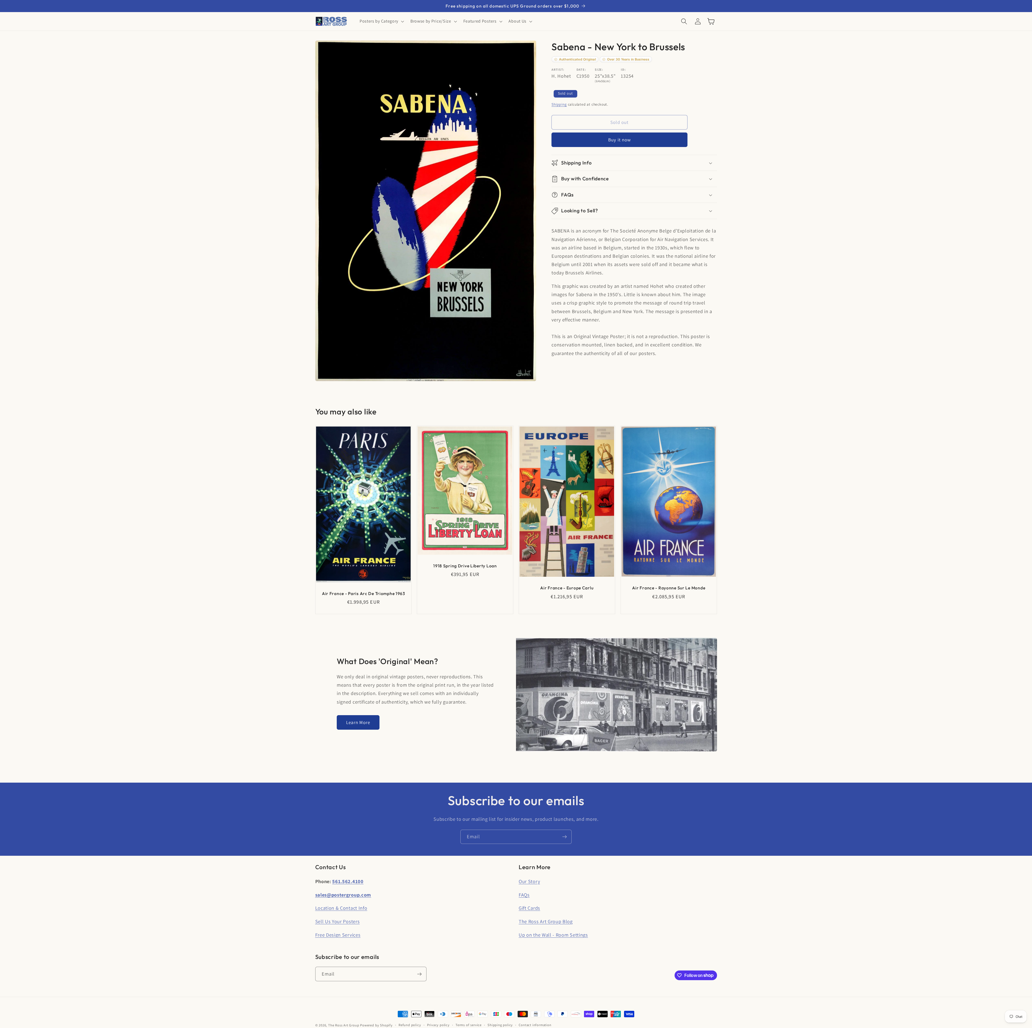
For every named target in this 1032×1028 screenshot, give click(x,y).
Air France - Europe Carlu (566, 588)
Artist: (557, 70)
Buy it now (619, 140)
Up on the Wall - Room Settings (553, 935)
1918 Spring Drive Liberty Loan (465, 565)
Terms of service (469, 1025)
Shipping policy (500, 1025)
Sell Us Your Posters (337, 921)
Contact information (535, 1025)
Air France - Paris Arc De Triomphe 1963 (363, 593)
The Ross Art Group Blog (546, 921)
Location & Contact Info (341, 908)
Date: (581, 70)
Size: (599, 70)
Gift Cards (529, 908)
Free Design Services (338, 935)
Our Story (529, 881)
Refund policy (410, 1025)
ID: (623, 70)
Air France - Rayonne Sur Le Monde (668, 588)
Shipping (559, 104)
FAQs (524, 894)
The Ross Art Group (343, 1025)
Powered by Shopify (376, 1025)
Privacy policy (438, 1025)
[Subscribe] (564, 837)
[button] (381, 21)
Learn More (358, 722)
